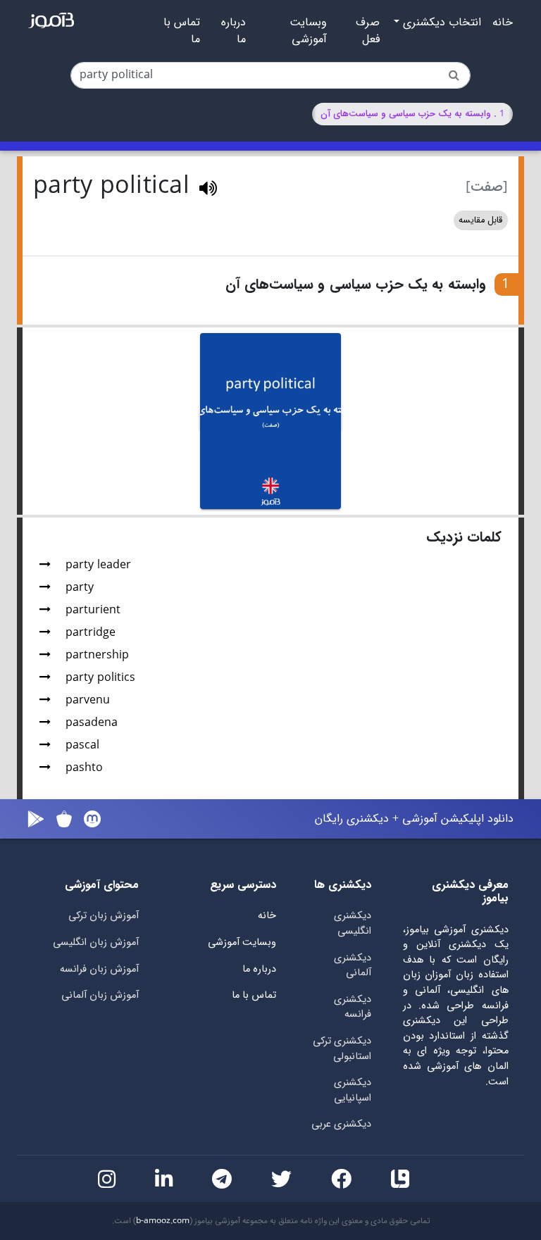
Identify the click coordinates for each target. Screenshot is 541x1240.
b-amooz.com (162, 1221)
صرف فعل (368, 31)
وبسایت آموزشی (308, 31)
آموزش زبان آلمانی (100, 995)
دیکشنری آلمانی (352, 966)
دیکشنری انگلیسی (352, 923)
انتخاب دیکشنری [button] (440, 22)
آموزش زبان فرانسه (99, 969)
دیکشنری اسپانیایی (352, 1090)
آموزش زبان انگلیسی (96, 942)
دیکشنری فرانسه (352, 1007)
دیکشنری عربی (341, 1124)
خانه (502, 22)
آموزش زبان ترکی (103, 916)
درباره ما (233, 31)
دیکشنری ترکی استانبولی (342, 1049)
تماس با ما (181, 31)
